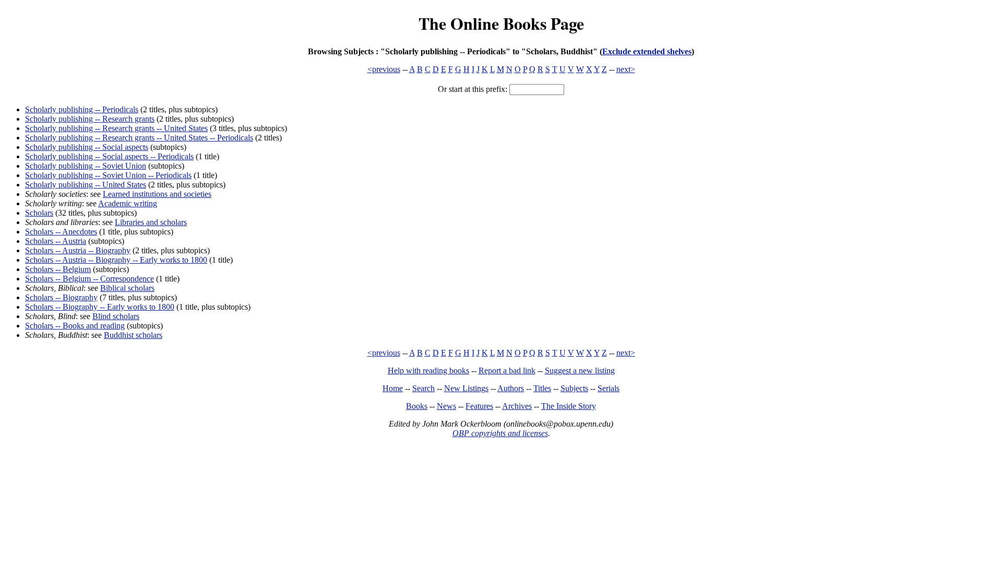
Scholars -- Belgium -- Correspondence (89, 278)
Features (479, 406)
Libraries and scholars (151, 222)
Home (393, 388)
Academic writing (127, 203)
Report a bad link (507, 370)
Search (423, 388)
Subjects (574, 388)
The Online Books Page (501, 23)
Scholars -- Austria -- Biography (77, 250)
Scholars (39, 212)
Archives (517, 406)
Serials (608, 388)
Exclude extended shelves (646, 51)
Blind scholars (115, 316)
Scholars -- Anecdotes (61, 231)
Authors (510, 388)
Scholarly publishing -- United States (85, 184)
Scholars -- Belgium (58, 269)
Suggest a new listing (580, 370)
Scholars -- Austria (55, 241)
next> (625, 69)
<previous (383, 69)
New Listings (466, 388)
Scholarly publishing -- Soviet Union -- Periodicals (108, 175)
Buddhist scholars (133, 335)
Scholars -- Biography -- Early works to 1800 (99, 306)
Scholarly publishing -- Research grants (89, 118)
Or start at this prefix (471, 89)
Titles (542, 388)
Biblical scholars (127, 288)
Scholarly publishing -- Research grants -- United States (116, 128)
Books (416, 406)
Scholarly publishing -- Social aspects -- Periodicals (109, 156)
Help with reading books (428, 370)
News (446, 406)
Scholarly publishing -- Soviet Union (85, 165)
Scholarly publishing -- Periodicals (81, 109)
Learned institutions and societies (157, 194)
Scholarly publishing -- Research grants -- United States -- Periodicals (139, 137)
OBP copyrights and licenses (500, 433)
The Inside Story (568, 406)
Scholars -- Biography (61, 297)
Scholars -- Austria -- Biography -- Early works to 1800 (116, 259)
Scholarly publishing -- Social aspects (86, 147)
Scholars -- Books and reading (75, 325)
